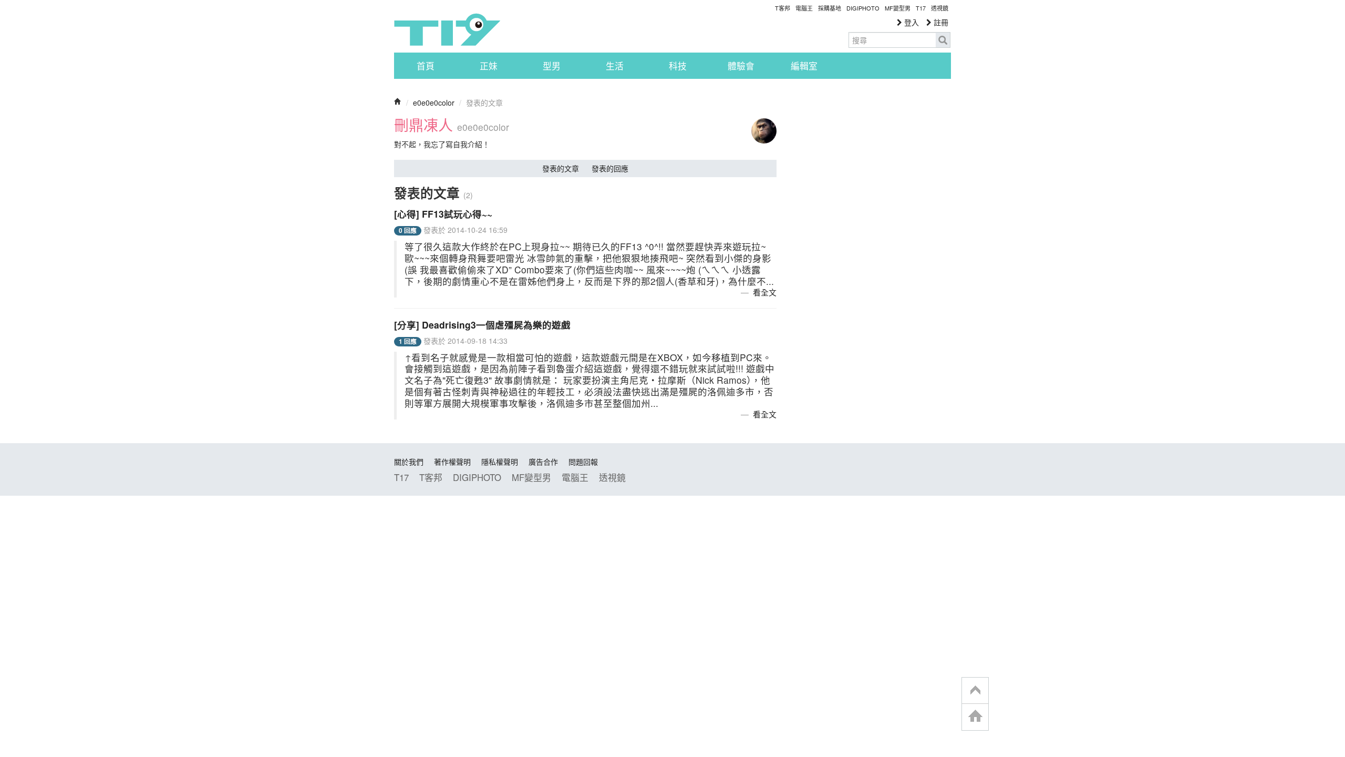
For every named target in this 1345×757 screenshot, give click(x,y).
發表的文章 (560, 168)
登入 (910, 22)
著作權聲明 (452, 461)
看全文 (765, 292)
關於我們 (408, 461)
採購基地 (829, 8)
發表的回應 (610, 168)
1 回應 (408, 341)
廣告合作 (543, 461)
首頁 (425, 65)
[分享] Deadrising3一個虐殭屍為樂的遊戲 (482, 324)
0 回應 (408, 230)
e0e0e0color (433, 102)
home (975, 717)
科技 (678, 65)
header (975, 691)
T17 (447, 29)
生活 (615, 65)
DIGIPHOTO (863, 8)
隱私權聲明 (499, 461)
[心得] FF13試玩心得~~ (443, 213)
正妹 (489, 65)
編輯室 (804, 65)
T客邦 (782, 8)
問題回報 (583, 461)
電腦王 (804, 8)
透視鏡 (939, 8)
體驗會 (741, 65)
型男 (552, 65)
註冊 (940, 22)
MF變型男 (898, 8)
